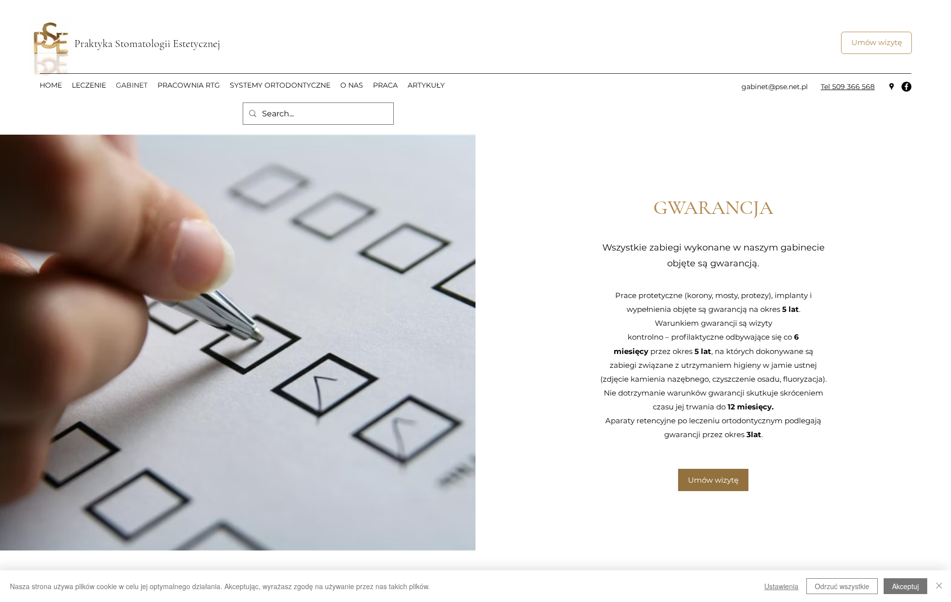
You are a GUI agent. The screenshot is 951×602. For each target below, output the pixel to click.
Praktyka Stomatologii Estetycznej (148, 43)
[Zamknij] (939, 586)
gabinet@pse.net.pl (774, 86)
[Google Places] (892, 87)
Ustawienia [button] (781, 586)
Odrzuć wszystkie (842, 586)
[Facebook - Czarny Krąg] (906, 87)
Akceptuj (905, 586)
